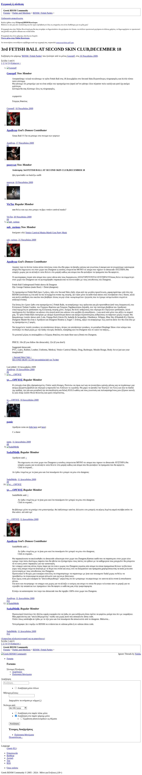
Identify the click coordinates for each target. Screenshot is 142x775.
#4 (8, 219)
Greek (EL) (12, 748)
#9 (8, 482)
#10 (8, 522)
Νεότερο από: (9, 705)
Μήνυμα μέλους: (10, 693)
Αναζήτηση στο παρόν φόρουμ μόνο (33, 716)
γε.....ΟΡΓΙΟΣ (15, 379)
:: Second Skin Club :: (21, 357)
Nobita (138, 654)
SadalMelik (13, 452)
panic (10, 421)
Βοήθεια (10, 755)
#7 (8, 402)
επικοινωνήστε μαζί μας (65, 42)
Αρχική (10, 758)
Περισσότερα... (15, 737)
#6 (8, 372)
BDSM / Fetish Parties (32, 56)
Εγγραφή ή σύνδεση (12, 4)
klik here (33, 427)
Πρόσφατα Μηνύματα (22, 674)
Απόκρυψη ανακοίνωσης (12, 18)
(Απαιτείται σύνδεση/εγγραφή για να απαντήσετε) (23, 638)
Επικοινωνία (12, 753)
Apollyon (12, 130)
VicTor (10, 204)
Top (8, 760)
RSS (9, 763)
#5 (8, 242)
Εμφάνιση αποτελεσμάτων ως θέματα (40, 719)
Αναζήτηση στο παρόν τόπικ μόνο (32, 713)
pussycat (11, 164)
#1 (8, 111)
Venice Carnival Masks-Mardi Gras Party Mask (46, 232)
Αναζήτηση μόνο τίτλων (28, 688)
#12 (8, 634)
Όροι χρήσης (12, 768)
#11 (8, 601)
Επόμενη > (16, 63)
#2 (8, 145)
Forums (10, 658)
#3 (8, 185)
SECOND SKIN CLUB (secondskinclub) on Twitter (35, 360)
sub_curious (13, 227)
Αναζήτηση (17, 672)
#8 (8, 444)
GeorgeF (71, 56)
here (43, 427)
